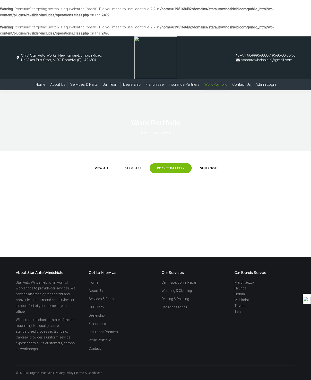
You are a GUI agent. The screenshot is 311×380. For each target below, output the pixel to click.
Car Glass (132, 168)
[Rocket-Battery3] (113, 212)
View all (102, 168)
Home (143, 133)
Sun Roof (208, 168)
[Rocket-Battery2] (198, 212)
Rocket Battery (170, 168)
